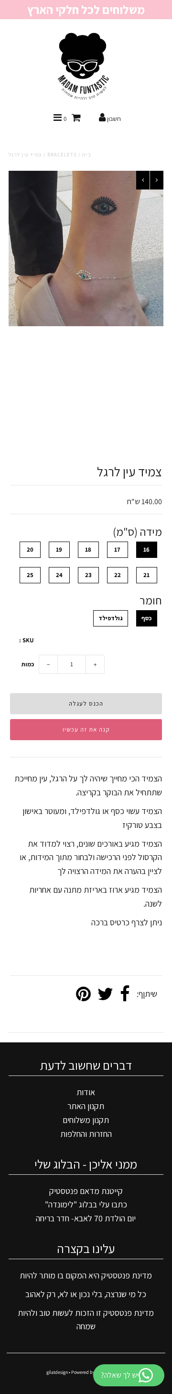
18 (88, 549)
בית (86, 154)
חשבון (113, 119)
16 (146, 549)
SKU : (26, 640)
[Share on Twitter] (105, 994)
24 (59, 575)
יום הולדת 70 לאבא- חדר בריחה (86, 1218)
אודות (85, 1092)
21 (146, 575)
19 (59, 549)
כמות (28, 664)
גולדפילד (110, 618)
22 (117, 575)
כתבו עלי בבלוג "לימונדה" (86, 1204)
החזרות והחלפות (86, 1133)
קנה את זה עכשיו (86, 729)
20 (30, 549)
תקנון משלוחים (86, 1119)
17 (117, 549)
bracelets (62, 154)
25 (30, 575)
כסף (146, 618)
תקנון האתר (85, 1105)
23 (88, 575)
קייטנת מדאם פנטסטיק (86, 1190)
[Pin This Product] (83, 994)
